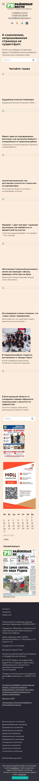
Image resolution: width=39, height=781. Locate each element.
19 (13, 526)
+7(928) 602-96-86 (19, 15)
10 (4, 523)
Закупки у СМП (8, 698)
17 (4, 526)
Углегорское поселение (12, 751)
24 (4, 529)
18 (9, 526)
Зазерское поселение (11, 733)
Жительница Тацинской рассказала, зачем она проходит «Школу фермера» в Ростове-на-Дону (20, 271)
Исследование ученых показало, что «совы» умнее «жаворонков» (20, 314)
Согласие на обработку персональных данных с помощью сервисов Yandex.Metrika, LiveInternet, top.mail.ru (18, 687)
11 (8, 523)
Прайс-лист (7, 615)
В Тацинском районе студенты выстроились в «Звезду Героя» (17, 356)
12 (13, 523)
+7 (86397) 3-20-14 (20, 13)
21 (23, 526)
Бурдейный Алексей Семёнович (18, 100)
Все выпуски (9, 597)
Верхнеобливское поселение (14, 725)
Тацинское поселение (11, 748)
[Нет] (36, 772)
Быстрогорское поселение (13, 722)
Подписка (6, 612)
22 (28, 526)
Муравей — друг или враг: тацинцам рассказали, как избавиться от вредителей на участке (20, 227)
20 (18, 526)
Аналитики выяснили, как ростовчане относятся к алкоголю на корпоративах (19, 183)
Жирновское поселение (12, 730)
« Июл (6, 539)
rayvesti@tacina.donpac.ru (19, 18)
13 (18, 523)
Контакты (6, 609)
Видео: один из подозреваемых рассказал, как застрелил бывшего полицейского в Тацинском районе (19, 139)
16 (32, 523)
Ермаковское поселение (12, 727)
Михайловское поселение (13, 739)
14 (23, 523)
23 (32, 526)
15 (27, 523)
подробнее (15, 768)
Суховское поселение (11, 745)
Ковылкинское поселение (13, 736)
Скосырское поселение (12, 742)
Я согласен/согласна (20, 778)
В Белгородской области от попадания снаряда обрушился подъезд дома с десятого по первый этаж (17, 400)
